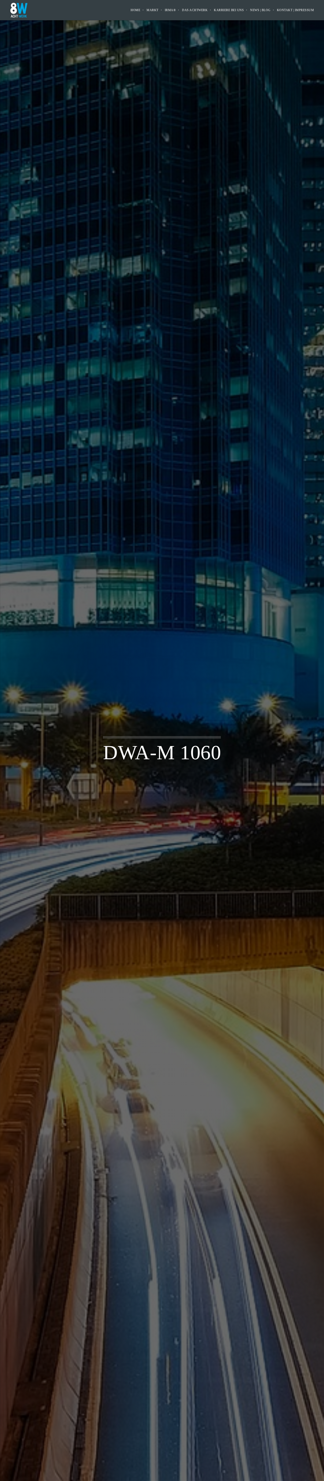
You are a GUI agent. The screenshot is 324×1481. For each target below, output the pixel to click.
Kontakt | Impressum (295, 10)
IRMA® (170, 10)
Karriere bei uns (229, 10)
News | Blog (260, 10)
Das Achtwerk (195, 10)
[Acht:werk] (19, 10)
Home (135, 10)
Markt (152, 10)
